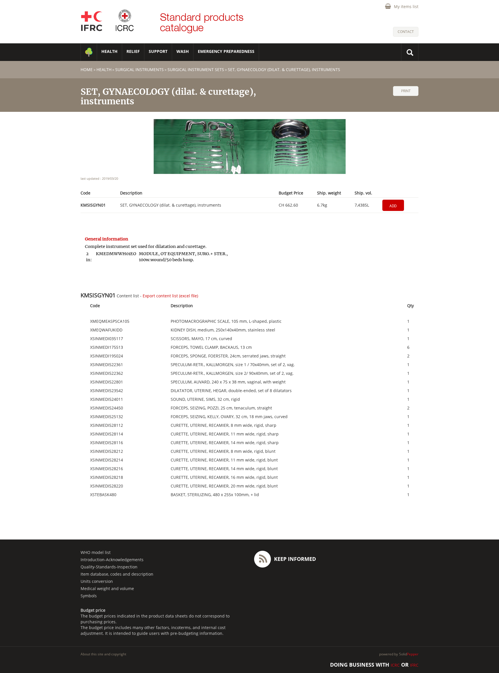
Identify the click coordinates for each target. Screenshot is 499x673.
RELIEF (133, 51)
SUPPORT (158, 51)
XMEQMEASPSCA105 (109, 321)
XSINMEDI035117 (106, 339)
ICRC (395, 665)
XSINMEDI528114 (106, 434)
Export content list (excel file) (170, 296)
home (87, 69)
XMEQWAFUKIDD (106, 330)
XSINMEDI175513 (106, 347)
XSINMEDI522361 (106, 365)
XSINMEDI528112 (106, 425)
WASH (182, 51)
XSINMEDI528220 (106, 486)
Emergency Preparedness (226, 51)
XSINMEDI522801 (106, 382)
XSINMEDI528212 (106, 451)
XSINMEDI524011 (106, 399)
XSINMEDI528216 (106, 469)
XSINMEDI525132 (106, 417)
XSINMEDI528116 (106, 443)
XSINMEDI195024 (106, 356)
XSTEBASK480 (103, 495)
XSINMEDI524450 (106, 408)
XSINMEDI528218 (106, 477)
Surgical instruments (139, 69)
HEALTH (109, 51)
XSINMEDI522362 (106, 373)
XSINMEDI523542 (106, 391)
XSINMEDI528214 (106, 460)
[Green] (89, 52)
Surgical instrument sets (195, 69)
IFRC (414, 665)
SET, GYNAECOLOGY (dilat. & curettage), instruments (284, 69)
